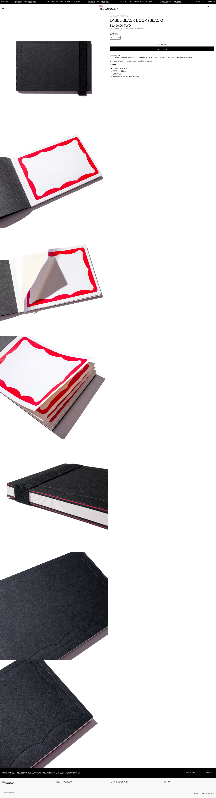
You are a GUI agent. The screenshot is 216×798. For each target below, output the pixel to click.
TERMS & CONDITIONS (119, 782)
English (196, 793)
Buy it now (162, 49)
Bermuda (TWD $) (207, 793)
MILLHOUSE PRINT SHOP (120, 16)
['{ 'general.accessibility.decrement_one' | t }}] (111, 37)
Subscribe (207, 773)
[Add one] (119, 37)
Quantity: (114, 34)
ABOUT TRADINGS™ (64, 782)
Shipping (123, 28)
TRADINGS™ (10, 793)
